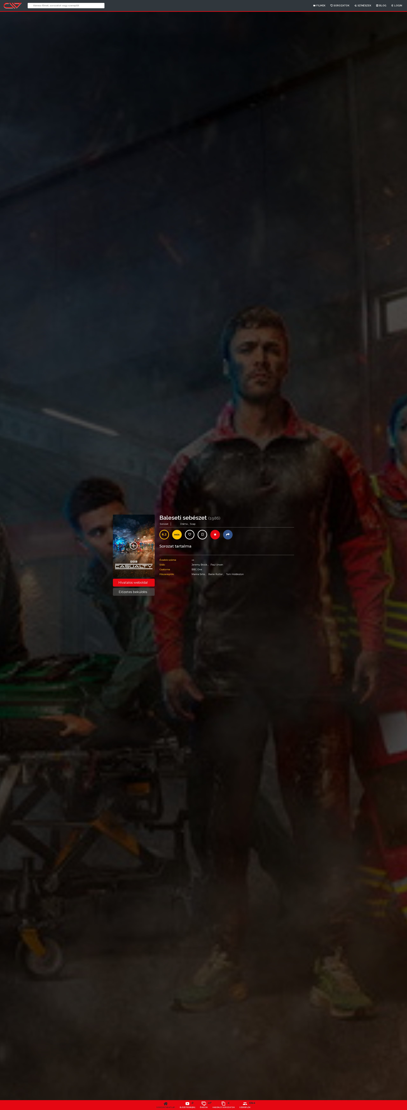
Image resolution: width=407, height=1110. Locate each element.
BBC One (197, 569)
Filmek (321, 5)
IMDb (177, 535)
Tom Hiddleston (235, 574)
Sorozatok (341, 5)
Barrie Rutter (216, 574)
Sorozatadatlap (165, 1107)
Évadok (205, 1104)
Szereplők (246, 1104)
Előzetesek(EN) (187, 1104)
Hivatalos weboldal (133, 582)
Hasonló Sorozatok (224, 1104)
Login (397, 5)
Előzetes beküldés (133, 592)
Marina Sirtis (199, 574)
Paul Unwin (216, 564)
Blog (382, 5)
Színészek (364, 5)
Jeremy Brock (200, 564)
